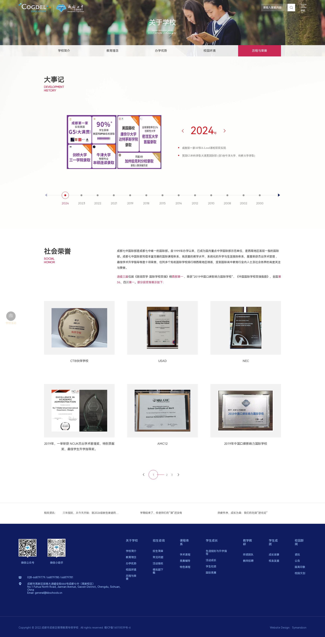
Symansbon (299, 627)
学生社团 (211, 566)
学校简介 (64, 50)
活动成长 (211, 560)
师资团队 (248, 554)
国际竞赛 (211, 572)
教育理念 (112, 50)
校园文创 (300, 573)
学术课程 (185, 554)
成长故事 (274, 554)
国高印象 (300, 567)
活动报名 (158, 563)
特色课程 (185, 567)
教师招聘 (248, 560)
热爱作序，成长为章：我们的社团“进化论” (166, 512)
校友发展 (274, 560)
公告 (297, 560)
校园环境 (210, 50)
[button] (279, 195)
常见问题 (158, 557)
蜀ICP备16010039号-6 (117, 627)
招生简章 (158, 551)
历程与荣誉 (259, 50)
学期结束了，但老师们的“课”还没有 (84, 512)
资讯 (297, 554)
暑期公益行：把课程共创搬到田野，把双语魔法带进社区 (247, 512)
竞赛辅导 (185, 560)
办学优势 (161, 50)
